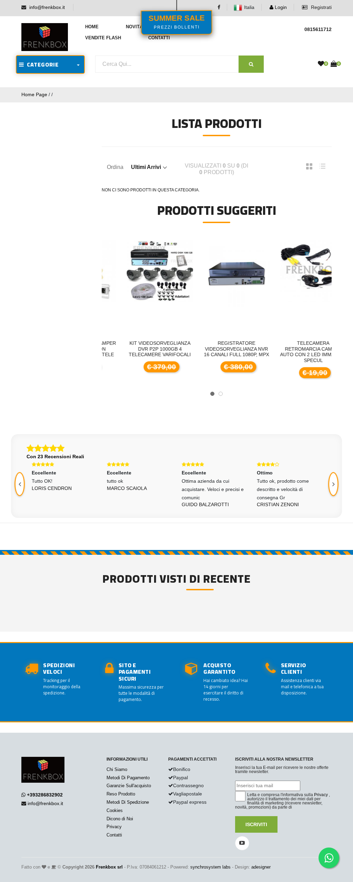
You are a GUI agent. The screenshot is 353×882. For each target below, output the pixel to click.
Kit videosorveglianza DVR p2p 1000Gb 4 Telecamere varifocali (141, 349)
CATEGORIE (41, 64)
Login (280, 7)
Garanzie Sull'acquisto (129, 785)
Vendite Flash (103, 37)
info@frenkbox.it (47, 7)
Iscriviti (256, 824)
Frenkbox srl (109, 867)
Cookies (115, 810)
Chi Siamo (117, 769)
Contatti (159, 37)
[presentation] (333, 484)
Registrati (321, 7)
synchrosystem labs (210, 867)
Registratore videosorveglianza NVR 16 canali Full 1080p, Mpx (217, 349)
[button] (212, 394)
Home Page (34, 94)
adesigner (261, 867)
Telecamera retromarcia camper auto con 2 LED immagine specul (294, 351)
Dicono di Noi (120, 818)
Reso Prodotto (121, 793)
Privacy (114, 826)
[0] (321, 64)
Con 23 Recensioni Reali (55, 456)
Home (92, 26)
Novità (134, 26)
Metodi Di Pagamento (128, 777)
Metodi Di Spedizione (128, 802)
